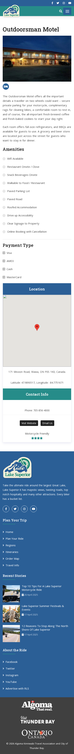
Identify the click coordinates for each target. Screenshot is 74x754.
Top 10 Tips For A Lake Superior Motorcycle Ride (42, 587)
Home (9, 532)
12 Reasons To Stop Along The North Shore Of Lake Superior (45, 627)
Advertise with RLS (17, 688)
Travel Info (12, 565)
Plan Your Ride (15, 538)
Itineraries (12, 552)
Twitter (10, 668)
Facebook (11, 662)
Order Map (12, 558)
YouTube (11, 682)
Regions (11, 545)
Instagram (12, 675)
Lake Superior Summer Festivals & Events (43, 607)
